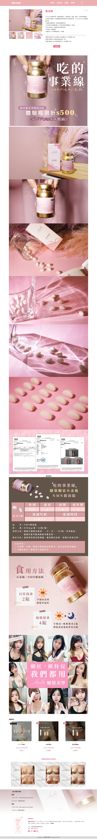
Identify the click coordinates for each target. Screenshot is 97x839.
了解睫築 (52, 823)
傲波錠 (73, 3)
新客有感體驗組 (75, 744)
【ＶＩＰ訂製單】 (21, 744)
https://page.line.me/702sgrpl (26, 807)
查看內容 (21, 750)
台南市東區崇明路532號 (36, 826)
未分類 (21, 742)
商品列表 (59, 3)
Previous (9, 35)
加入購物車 (57, 46)
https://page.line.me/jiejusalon (26, 797)
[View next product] (87, 10)
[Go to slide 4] (42, 787)
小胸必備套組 (48, 744)
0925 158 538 (34, 828)
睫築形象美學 (16, 3)
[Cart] (81, 3)
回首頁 (52, 3)
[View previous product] (85, 10)
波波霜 (66, 3)
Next (41, 35)
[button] (12, 774)
